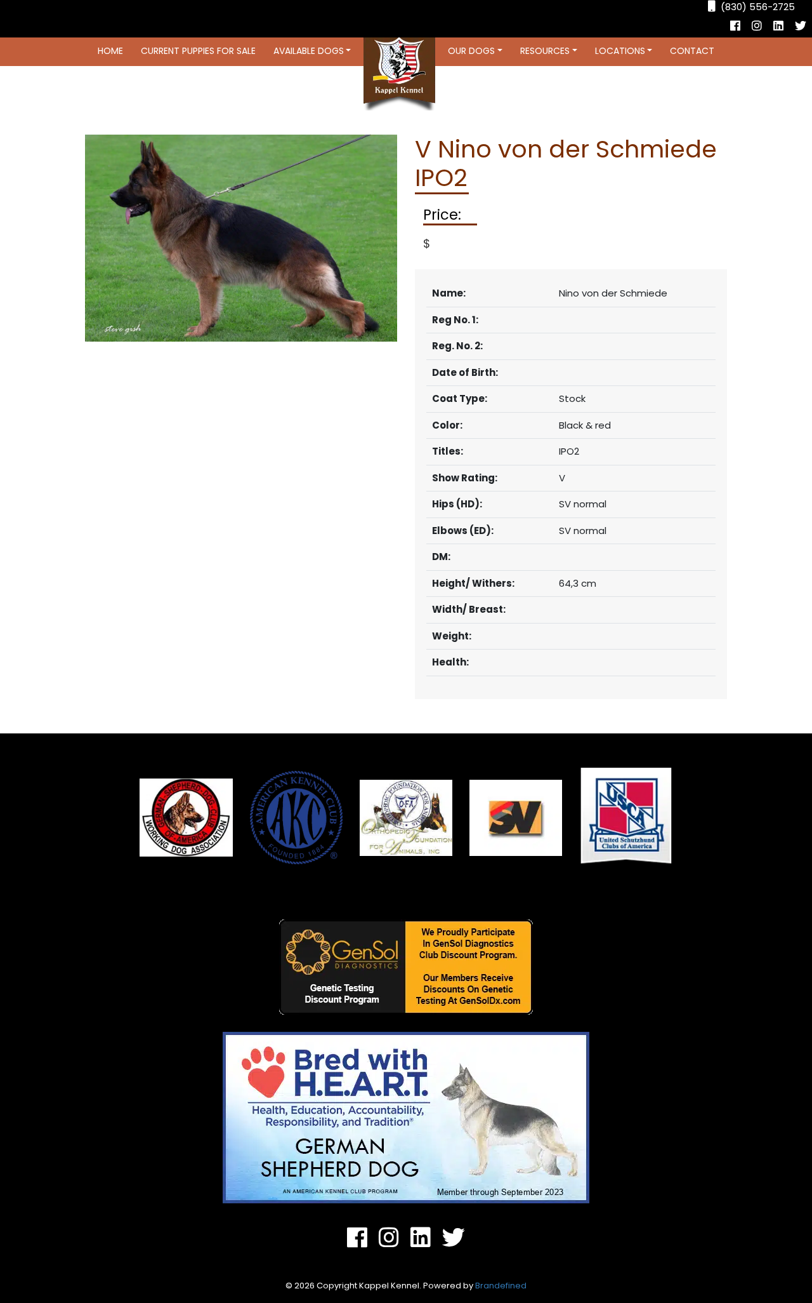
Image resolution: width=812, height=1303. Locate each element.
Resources (545, 50)
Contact (692, 50)
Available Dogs (308, 50)
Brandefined (501, 1286)
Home (110, 50)
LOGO (399, 73)
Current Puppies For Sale (198, 50)
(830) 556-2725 (758, 6)
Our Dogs (471, 50)
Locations (620, 50)
